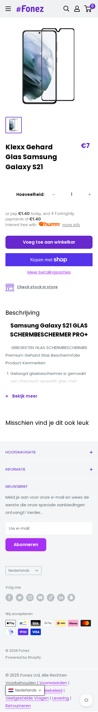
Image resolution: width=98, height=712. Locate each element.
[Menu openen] (8, 9)
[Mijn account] (77, 9)
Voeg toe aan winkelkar (49, 242)
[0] (88, 8)
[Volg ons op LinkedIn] (61, 597)
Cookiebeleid (49, 690)
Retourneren (18, 705)
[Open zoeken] (66, 9)
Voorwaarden (53, 683)
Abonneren (26, 544)
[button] (25, 690)
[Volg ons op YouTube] (40, 597)
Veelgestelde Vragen (27, 698)
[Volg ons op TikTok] (50, 597)
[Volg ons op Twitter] (19, 597)
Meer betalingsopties (49, 272)
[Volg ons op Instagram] (30, 597)
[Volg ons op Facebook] (9, 597)
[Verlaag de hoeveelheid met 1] (53, 194)
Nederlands (18, 570)
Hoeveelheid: (30, 194)
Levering (60, 698)
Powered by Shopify (23, 657)
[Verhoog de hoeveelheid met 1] (89, 194)
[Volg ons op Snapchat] (71, 597)
